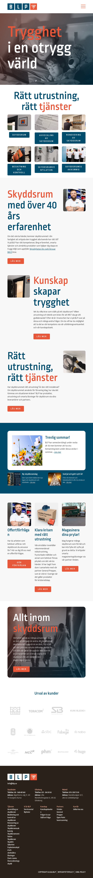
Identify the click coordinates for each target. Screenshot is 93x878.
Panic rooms (12, 858)
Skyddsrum (19, 134)
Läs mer (16, 261)
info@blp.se (12, 783)
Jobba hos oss (78, 809)
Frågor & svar (45, 814)
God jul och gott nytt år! (73, 474)
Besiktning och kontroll (19, 169)
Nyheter (27, 812)
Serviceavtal (28, 809)
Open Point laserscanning (62, 819)
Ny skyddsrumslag (29, 474)
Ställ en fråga (45, 817)
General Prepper (60, 813)
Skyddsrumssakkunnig (73, 168)
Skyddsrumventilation (46, 169)
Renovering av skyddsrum (73, 137)
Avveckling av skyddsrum (46, 138)
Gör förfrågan (19, 564)
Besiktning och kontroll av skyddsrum (13, 817)
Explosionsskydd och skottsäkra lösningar (13, 851)
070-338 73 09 (74, 792)
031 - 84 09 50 (46, 792)
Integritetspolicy (66, 872)
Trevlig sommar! (57, 437)
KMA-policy (81, 872)
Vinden (59, 809)
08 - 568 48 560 (19, 792)
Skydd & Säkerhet (10, 843)
